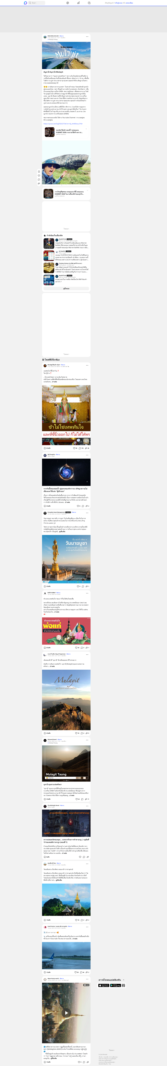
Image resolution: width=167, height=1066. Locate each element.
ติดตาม (61, 36)
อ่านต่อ (54, 382)
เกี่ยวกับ (101, 1057)
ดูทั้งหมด (66, 288)
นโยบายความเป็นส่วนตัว (105, 1060)
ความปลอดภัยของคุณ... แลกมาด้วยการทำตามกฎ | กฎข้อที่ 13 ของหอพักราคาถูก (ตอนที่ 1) (66, 840)
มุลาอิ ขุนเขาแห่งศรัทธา (53, 784)
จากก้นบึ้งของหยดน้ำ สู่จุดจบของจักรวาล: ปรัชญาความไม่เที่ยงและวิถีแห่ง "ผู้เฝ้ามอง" (65, 489)
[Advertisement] (83, 19)
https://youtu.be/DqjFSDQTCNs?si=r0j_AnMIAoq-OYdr (63, 124)
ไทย (110, 1064)
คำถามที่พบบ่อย (113, 1057)
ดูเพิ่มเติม (62, 531)
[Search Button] (30, 2)
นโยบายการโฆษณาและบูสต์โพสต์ (107, 1059)
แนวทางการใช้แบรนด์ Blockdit (106, 1062)
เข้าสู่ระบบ (118, 3)
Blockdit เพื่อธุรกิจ (103, 1064)
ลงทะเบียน (129, 3)
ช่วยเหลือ (106, 1057)
